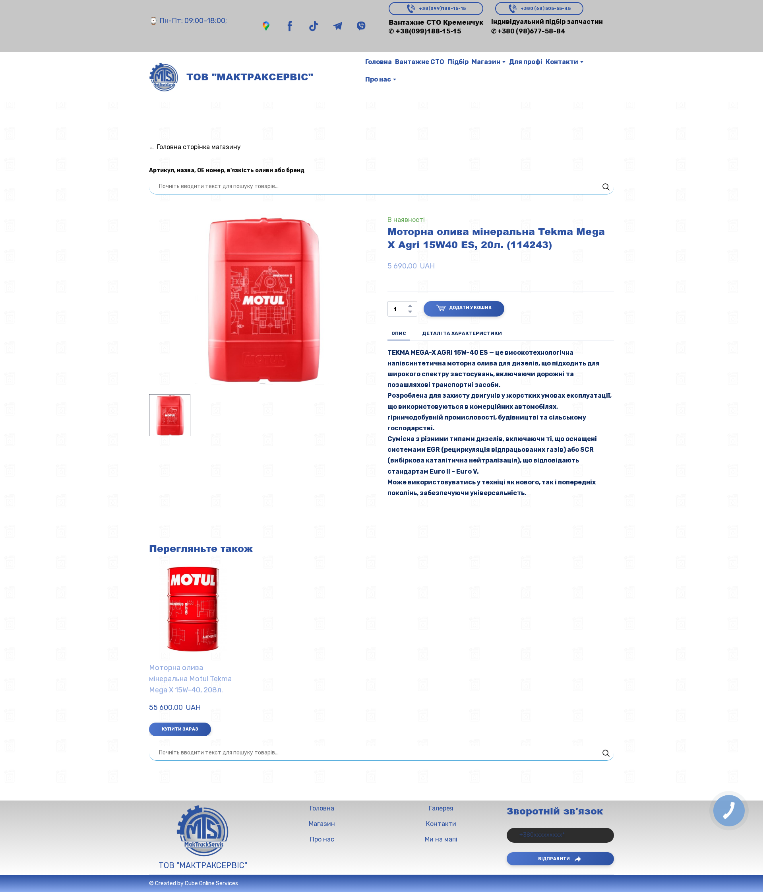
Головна (378, 62)
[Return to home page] (163, 77)
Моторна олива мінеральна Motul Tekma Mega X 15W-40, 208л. (190, 678)
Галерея (441, 808)
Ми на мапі (441, 839)
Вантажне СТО (419, 62)
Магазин (486, 62)
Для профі (525, 62)
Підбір (458, 62)
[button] (266, 26)
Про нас (378, 79)
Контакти (562, 62)
